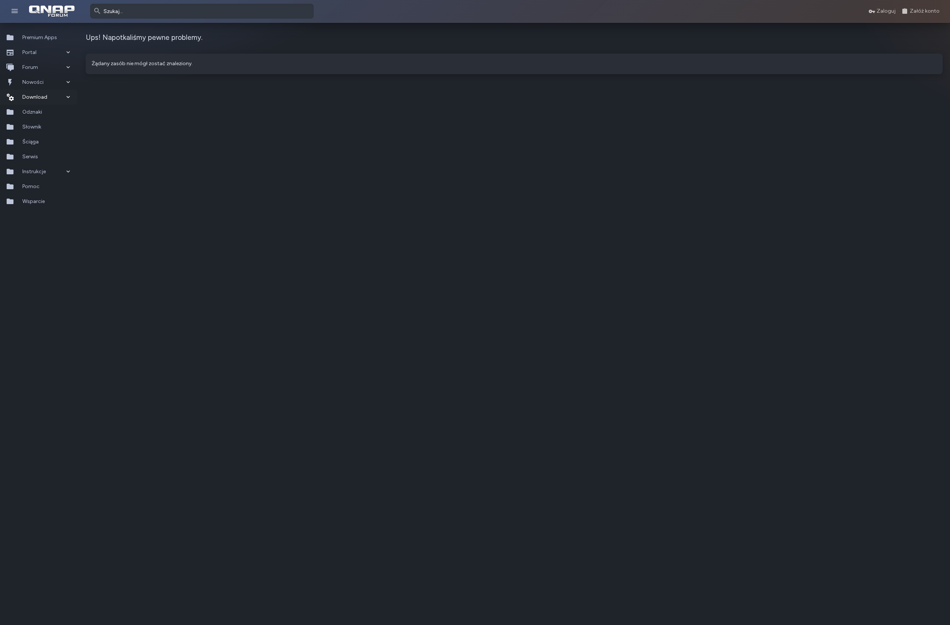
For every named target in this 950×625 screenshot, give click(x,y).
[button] (14, 11)
